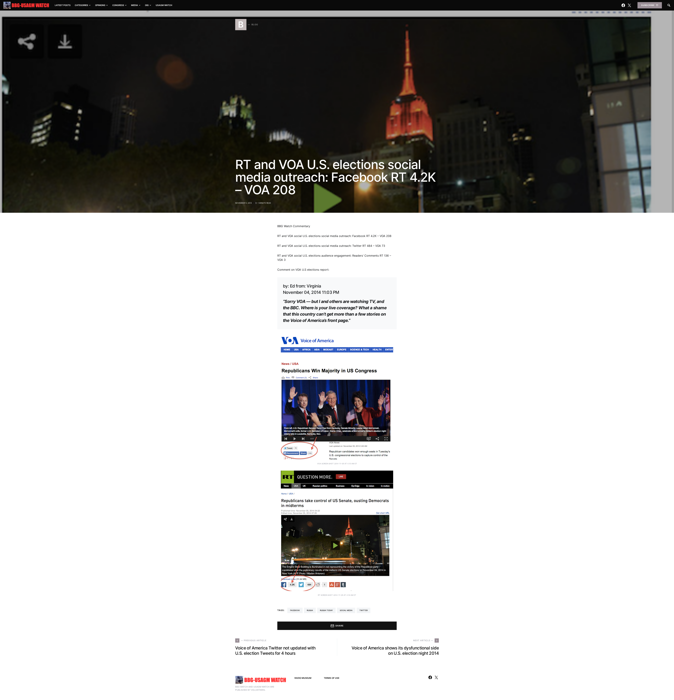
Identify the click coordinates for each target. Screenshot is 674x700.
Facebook (295, 610)
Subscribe (648, 5)
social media (346, 610)
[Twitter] (629, 5)
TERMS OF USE (331, 678)
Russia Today (326, 610)
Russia (310, 610)
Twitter (363, 610)
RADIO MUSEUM (303, 678)
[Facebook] (623, 5)
